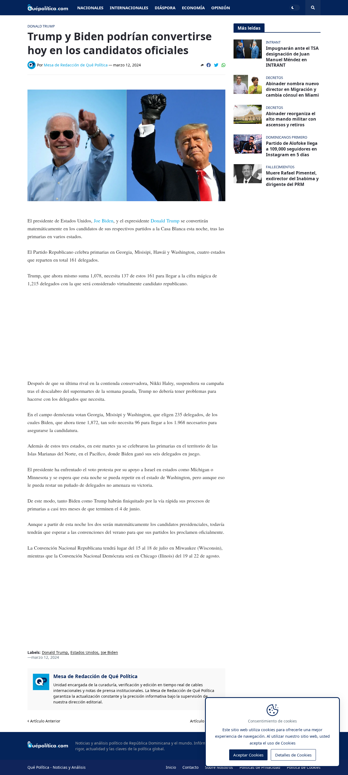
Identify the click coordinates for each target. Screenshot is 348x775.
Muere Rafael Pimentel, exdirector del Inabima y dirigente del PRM (292, 178)
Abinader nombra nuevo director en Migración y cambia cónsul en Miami (292, 89)
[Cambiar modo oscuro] (295, 8)
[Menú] (313, 7)
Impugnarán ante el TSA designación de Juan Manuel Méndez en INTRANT (292, 56)
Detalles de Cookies (293, 755)
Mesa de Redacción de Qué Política (95, 676)
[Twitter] (216, 65)
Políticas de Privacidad (260, 767)
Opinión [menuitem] (220, 7)
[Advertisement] (126, 333)
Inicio (171, 767)
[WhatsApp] (223, 65)
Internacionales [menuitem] (129, 7)
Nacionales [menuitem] (90, 7)
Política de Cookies (304, 767)
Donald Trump (165, 220)
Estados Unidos (84, 653)
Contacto (190, 767)
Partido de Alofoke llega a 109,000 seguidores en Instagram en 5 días (292, 148)
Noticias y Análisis (69, 767)
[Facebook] (208, 65)
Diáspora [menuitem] (165, 7)
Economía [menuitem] (193, 7)
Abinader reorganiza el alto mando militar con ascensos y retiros (291, 119)
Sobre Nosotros (219, 767)
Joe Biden (103, 220)
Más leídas (249, 28)
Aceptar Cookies (248, 755)
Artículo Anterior (45, 721)
